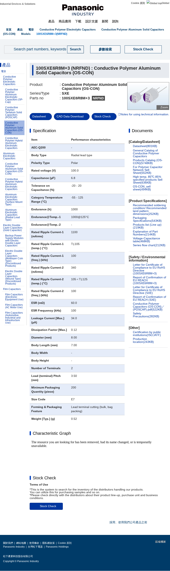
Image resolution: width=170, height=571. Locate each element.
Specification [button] (44, 131)
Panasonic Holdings (57, 546)
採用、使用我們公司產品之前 (128, 522)
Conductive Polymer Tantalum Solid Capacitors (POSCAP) (13, 112)
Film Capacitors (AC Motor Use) (14, 306)
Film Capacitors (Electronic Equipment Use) (14, 297)
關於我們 (8, 543)
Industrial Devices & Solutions (17, 3)
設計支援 (91, 21)
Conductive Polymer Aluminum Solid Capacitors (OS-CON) (14, 127)
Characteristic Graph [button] (52, 433)
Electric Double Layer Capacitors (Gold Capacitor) (12, 228)
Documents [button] (142, 131)
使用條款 (34, 543)
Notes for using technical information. (144, 114)
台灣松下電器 (35, 546)
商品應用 (65, 21)
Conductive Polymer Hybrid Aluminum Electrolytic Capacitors (14, 143)
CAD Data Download (70, 116)
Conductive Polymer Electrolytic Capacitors (68, 29)
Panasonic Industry (14, 546)
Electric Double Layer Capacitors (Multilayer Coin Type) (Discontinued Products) (14, 258)
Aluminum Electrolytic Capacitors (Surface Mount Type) (13, 199)
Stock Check (143, 49)
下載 (78, 21)
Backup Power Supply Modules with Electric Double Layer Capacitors (14, 240)
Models (25, 33)
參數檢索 (105, 49)
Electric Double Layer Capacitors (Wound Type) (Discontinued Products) (13, 277)
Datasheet (39, 116)
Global (165, 3)
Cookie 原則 (138, 3)
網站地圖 (21, 543)
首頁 (8, 29)
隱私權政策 (48, 543)
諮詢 (115, 21)
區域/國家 (160, 541)
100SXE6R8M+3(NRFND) (51, 33)
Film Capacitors (12, 289)
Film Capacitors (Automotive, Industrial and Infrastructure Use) (14, 317)
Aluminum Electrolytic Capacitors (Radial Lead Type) (12, 214)
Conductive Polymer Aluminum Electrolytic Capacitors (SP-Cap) (14, 95)
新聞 (105, 21)
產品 (51, 21)
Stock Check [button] (44, 478)
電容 (31, 29)
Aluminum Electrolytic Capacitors (9, 156)
